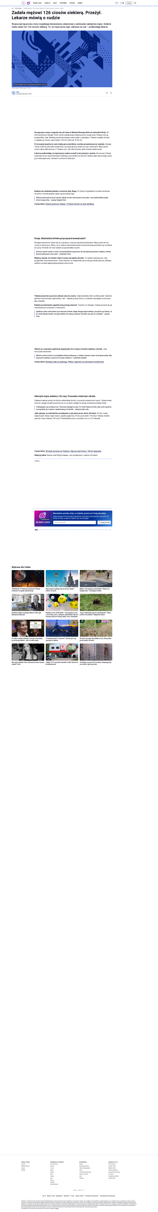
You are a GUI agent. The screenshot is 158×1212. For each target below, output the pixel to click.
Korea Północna (54, 1164)
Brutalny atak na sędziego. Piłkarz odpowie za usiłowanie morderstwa (75, 362)
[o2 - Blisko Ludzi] (30, 3)
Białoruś (52, 1182)
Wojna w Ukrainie (83, 1174)
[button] (122, 3)
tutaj (57, 1208)
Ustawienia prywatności (107, 1196)
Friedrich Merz (111, 1178)
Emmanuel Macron (113, 1170)
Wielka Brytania (54, 1184)
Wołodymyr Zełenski (113, 1176)
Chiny (80, 1170)
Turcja (51, 1168)
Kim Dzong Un (112, 1164)
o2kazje (47, 3)
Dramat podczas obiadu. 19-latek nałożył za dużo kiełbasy (70, 204)
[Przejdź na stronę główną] (23, 4)
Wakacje (81, 1178)
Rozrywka (63, 3)
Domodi (23, 1164)
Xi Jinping (110, 1174)
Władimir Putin (112, 1168)
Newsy (81, 1164)
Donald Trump (112, 1166)
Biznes (80, 3)
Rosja (51, 1170)
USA (51, 1178)
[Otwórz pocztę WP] (116, 3)
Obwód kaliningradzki (84, 1168)
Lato (80, 1176)
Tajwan (52, 1176)
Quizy (55, 3)
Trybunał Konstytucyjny (85, 1172)
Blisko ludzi (37, 3)
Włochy (52, 1172)
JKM (17, 92)
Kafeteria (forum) (25, 1166)
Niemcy (52, 1180)
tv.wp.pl (23, 1168)
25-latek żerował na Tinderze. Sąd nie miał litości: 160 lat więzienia (73, 451)
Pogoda (72, 3)
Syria (51, 1174)
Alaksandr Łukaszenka (114, 1172)
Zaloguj (129, 3)
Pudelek (23, 1170)
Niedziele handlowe (84, 1166)
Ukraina (52, 1166)
